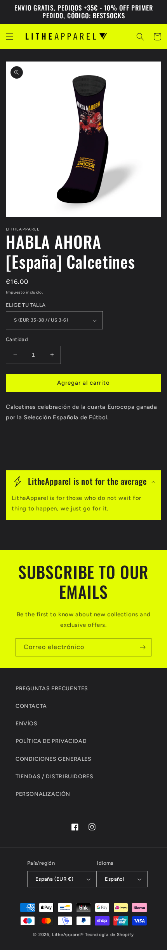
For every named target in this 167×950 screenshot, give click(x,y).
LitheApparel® (68, 934)
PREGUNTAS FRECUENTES (52, 688)
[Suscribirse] (142, 647)
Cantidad (17, 339)
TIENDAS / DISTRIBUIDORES (54, 776)
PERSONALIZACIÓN (43, 794)
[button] (9, 36)
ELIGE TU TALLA (26, 305)
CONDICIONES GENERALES (54, 759)
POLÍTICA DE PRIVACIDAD (51, 741)
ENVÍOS (27, 723)
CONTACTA (31, 706)
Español (114, 879)
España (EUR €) (54, 879)
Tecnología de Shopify (109, 934)
